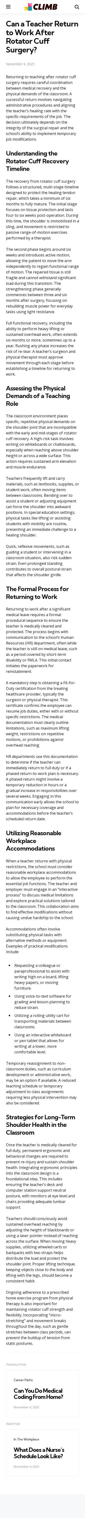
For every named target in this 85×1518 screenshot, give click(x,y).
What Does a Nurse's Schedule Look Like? (39, 1452)
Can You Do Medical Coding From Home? (38, 1393)
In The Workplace (26, 1439)
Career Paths (23, 1380)
